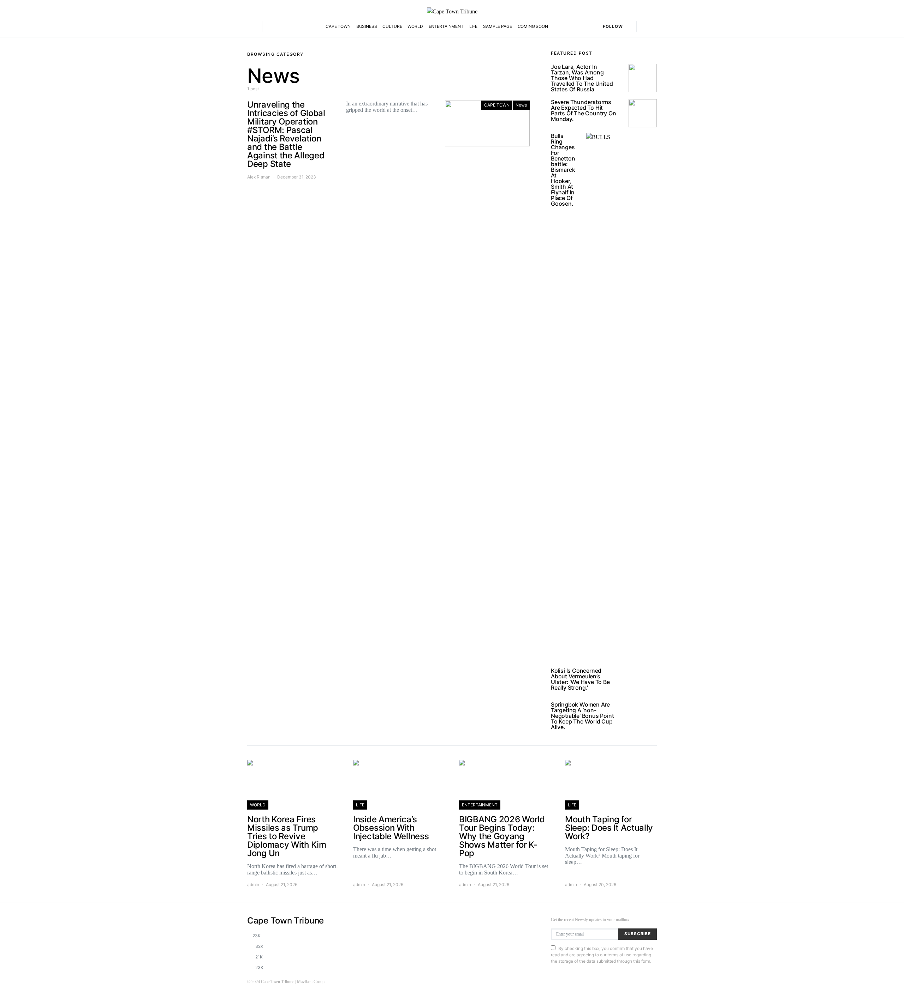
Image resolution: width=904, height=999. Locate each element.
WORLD (415, 26)
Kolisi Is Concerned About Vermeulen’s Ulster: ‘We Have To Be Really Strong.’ (580, 679)
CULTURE (392, 26)
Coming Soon (533, 26)
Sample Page (497, 26)
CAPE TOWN (338, 26)
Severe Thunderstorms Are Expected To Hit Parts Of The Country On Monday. (583, 110)
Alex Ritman (258, 177)
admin (253, 884)
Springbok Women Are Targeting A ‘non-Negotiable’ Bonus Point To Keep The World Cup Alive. (582, 716)
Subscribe (637, 933)
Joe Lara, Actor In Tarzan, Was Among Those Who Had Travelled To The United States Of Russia (582, 78)
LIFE (473, 26)
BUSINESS (366, 26)
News (521, 105)
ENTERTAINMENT (446, 26)
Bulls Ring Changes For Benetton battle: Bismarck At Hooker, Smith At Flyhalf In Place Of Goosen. (563, 169)
